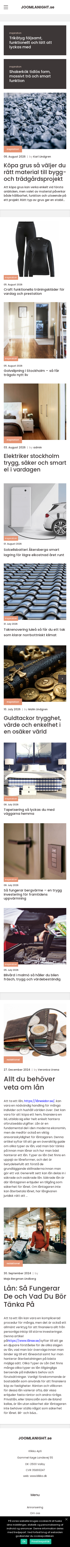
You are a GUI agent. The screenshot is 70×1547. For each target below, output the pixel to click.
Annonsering (35, 1507)
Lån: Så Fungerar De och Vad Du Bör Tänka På (35, 1296)
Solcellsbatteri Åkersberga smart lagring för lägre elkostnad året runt (34, 552)
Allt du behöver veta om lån (29, 1083)
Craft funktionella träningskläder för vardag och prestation (34, 291)
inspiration (15, 33)
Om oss (35, 1513)
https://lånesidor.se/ (39, 1101)
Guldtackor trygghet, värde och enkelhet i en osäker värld (32, 725)
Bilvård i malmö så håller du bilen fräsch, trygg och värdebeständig (32, 977)
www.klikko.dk (38, 1476)
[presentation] (62, 679)
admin (37, 447)
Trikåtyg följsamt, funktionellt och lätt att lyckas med (30, 42)
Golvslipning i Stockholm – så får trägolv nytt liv (31, 373)
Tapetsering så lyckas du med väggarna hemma (29, 812)
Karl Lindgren (42, 156)
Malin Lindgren (38, 709)
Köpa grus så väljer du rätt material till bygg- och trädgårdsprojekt (35, 172)
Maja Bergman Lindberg (20, 1278)
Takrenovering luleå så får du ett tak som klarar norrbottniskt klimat (34, 632)
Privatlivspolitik (40, 1541)
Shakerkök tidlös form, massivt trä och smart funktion (30, 76)
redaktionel (13, 1059)
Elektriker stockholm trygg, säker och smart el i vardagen (35, 463)
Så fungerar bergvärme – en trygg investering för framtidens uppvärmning (33, 894)
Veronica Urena (48, 1069)
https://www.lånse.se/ (24, 1341)
